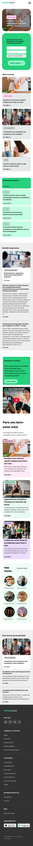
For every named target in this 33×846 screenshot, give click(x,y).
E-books (6, 801)
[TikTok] (19, 722)
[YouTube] (15, 722)
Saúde (6, 784)
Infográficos (8, 797)
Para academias (9, 777)
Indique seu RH (8, 742)
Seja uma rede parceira (11, 750)
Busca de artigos (9, 813)
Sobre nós (7, 739)
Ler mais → (7, 280)
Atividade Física (9, 766)
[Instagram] (10, 722)
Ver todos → (7, 186)
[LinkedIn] (5, 722)
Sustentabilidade (9, 746)
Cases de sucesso (10, 773)
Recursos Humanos (10, 781)
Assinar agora (11, 381)
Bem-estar (7, 770)
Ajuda (6, 735)
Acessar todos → (22, 569)
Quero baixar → (8, 203)
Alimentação (8, 762)
